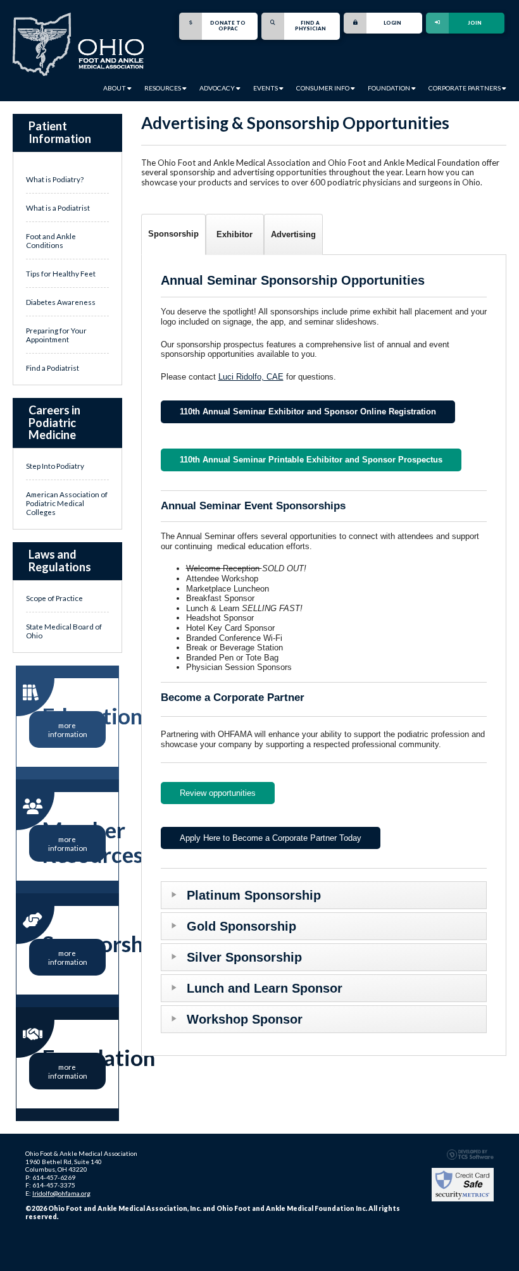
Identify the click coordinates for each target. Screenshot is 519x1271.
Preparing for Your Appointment (56, 335)
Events (266, 88)
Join (475, 23)
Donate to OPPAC (228, 26)
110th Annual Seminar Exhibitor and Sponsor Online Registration (308, 411)
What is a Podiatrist (58, 207)
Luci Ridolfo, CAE (251, 376)
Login (392, 23)
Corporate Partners (465, 88)
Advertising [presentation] (293, 234)
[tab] (173, 234)
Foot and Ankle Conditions (51, 240)
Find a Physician (310, 26)
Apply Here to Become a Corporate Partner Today (270, 838)
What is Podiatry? (55, 179)
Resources (163, 88)
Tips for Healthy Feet (61, 273)
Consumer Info (323, 88)
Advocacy (217, 88)
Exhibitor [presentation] (234, 234)
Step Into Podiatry (55, 465)
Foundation (389, 88)
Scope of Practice (54, 597)
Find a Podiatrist (52, 367)
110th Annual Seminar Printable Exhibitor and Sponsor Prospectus (311, 459)
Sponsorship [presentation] (173, 234)
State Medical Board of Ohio (64, 631)
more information (67, 729)
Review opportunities (218, 793)
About (115, 88)
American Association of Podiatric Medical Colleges (67, 503)
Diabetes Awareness (61, 301)
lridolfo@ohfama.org (61, 1193)
